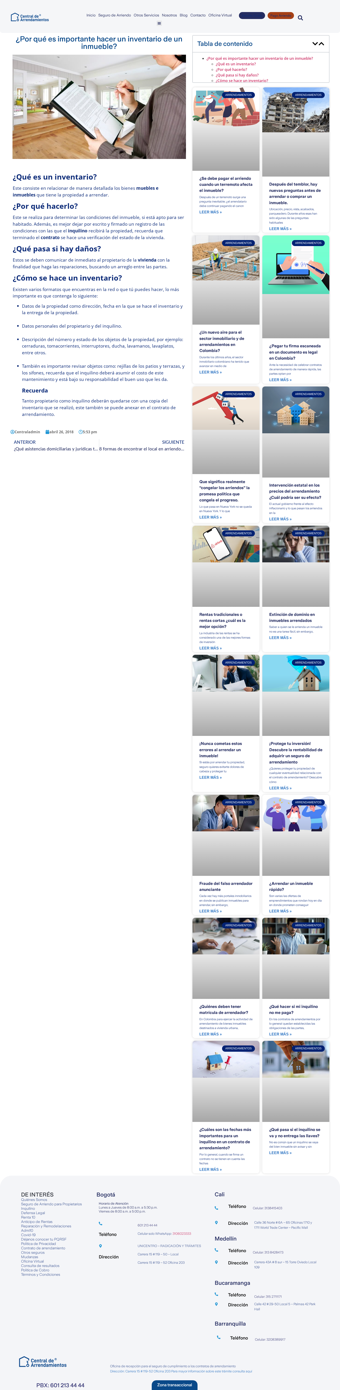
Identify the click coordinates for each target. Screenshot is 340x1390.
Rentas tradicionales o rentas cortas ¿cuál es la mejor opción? (222, 590)
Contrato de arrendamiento (43, 1218)
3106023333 (182, 1203)
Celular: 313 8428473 (268, 1222)
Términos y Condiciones (40, 1244)
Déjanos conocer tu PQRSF (43, 1209)
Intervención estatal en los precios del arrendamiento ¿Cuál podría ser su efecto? (295, 461)
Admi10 (27, 1200)
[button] (159, 23)
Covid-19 (28, 1205)
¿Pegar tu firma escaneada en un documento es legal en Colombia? (295, 322)
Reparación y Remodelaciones (46, 1196)
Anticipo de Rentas (37, 1192)
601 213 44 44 (147, 1195)
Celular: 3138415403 (267, 1178)
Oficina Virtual (220, 15)
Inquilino (28, 1178)
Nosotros (169, 15)
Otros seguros (33, 1222)
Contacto (198, 15)
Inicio (91, 15)
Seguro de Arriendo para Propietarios (51, 1174)
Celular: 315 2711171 (268, 1266)
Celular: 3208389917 (270, 1309)
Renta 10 (28, 1187)
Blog (184, 15)
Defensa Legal (33, 1183)
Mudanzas (29, 1227)
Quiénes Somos (34, 1170)
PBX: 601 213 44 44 (60, 1355)
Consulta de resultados (40, 1236)
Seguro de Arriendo (114, 15)
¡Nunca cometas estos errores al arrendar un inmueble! (220, 719)
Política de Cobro (35, 1240)
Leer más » (210, 182)
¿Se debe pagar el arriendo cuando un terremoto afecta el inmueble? (226, 154)
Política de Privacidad (38, 1214)
